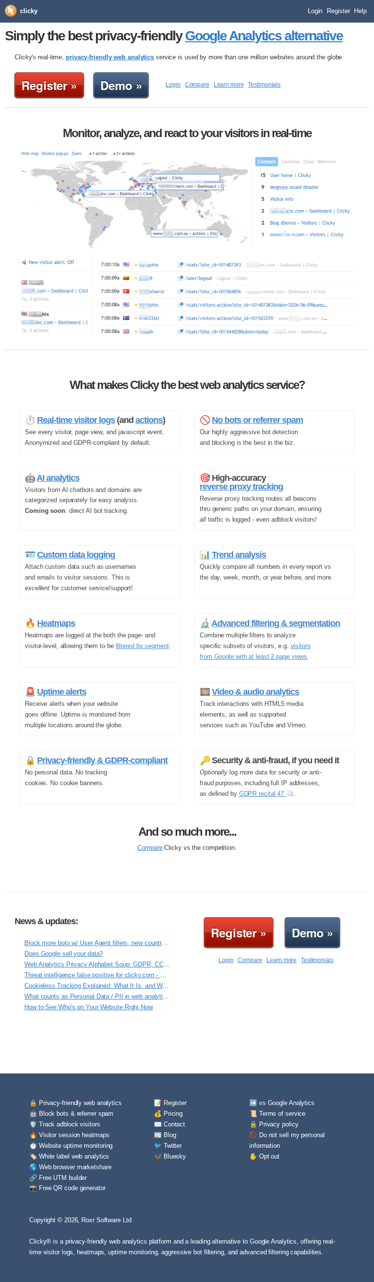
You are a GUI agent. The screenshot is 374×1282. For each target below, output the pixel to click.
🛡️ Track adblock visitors (64, 1124)
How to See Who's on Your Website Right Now (88, 1007)
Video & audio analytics (255, 692)
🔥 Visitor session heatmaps (69, 1135)
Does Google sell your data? (63, 953)
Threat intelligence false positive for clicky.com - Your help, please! (117, 975)
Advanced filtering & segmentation (275, 623)
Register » (49, 85)
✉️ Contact (169, 1124)
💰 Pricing (168, 1113)
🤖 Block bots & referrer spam (71, 1113)
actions (149, 420)
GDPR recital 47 (262, 793)
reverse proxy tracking (241, 487)
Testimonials (264, 84)
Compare (197, 84)
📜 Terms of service (277, 1113)
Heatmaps (56, 623)
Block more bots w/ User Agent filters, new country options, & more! (118, 943)
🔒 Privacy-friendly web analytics (75, 1102)
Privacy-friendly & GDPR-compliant (102, 760)
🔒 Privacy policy (273, 1124)
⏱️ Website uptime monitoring (70, 1145)
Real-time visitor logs (76, 420)
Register (338, 11)
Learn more (229, 84)
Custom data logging (76, 555)
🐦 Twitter (168, 1145)
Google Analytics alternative (264, 35)
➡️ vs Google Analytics (282, 1102)
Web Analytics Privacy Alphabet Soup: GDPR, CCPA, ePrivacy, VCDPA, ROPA (134, 964)
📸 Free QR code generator (67, 1188)
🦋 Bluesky (170, 1156)
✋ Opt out (264, 1156)
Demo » (121, 85)
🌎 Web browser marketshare (70, 1167)
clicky (28, 11)
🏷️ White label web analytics (69, 1156)
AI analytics (58, 478)
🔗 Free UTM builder (58, 1177)
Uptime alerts (61, 692)
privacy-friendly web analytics (110, 57)
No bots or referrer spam (257, 420)
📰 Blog (165, 1135)
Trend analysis (239, 555)
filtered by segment (142, 646)
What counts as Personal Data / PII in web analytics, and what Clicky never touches (141, 996)
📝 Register (170, 1102)
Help (360, 11)
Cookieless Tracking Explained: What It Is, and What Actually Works (119, 985)
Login (315, 11)
